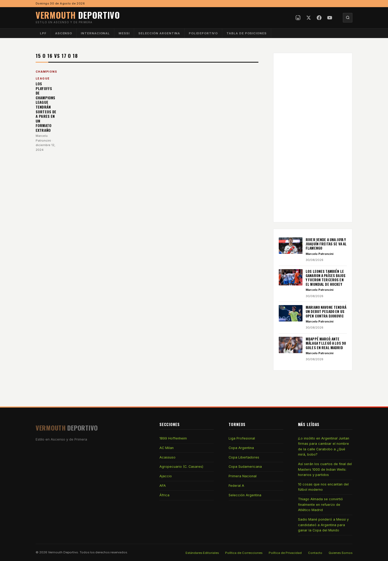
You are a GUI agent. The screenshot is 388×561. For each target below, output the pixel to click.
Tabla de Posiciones (246, 33)
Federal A (236, 486)
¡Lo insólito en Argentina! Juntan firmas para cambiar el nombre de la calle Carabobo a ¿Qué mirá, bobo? (323, 446)
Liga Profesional (242, 438)
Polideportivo (203, 33)
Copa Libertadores (244, 457)
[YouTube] (329, 17)
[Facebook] (319, 17)
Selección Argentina (159, 33)
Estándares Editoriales (202, 553)
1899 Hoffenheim (173, 438)
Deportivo (78, 15)
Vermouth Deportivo (63, 552)
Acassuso (167, 457)
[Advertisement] (313, 137)
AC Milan (166, 448)
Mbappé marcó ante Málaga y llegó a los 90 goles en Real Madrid (326, 343)
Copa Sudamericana (245, 467)
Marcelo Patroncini (319, 254)
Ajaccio (165, 476)
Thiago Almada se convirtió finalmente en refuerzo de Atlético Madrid (320, 504)
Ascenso (63, 33)
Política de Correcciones (243, 553)
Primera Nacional (243, 476)
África (164, 495)
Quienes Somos (340, 553)
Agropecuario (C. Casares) (181, 467)
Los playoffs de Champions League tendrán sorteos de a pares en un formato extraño (46, 107)
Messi (124, 33)
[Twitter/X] (308, 17)
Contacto (315, 553)
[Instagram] (298, 17)
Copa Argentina (241, 448)
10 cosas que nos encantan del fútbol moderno (323, 487)
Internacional (95, 33)
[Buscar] (347, 17)
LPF (43, 33)
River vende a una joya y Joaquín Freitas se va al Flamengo (326, 244)
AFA (162, 486)
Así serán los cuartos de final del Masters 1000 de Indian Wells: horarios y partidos (325, 469)
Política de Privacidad (285, 553)
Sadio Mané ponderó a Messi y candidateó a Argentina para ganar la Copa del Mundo (323, 524)
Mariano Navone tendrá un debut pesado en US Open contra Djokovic (326, 312)
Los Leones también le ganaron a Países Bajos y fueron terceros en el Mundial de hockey (326, 278)
